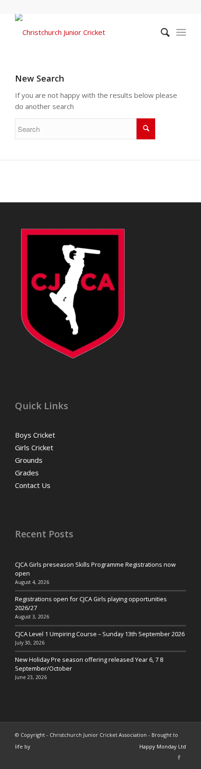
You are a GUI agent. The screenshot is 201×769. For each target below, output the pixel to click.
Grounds (29, 460)
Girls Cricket (34, 447)
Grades (27, 472)
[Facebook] (179, 757)
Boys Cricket (35, 434)
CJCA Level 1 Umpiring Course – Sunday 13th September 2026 (100, 634)
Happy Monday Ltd (162, 746)
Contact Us (32, 485)
